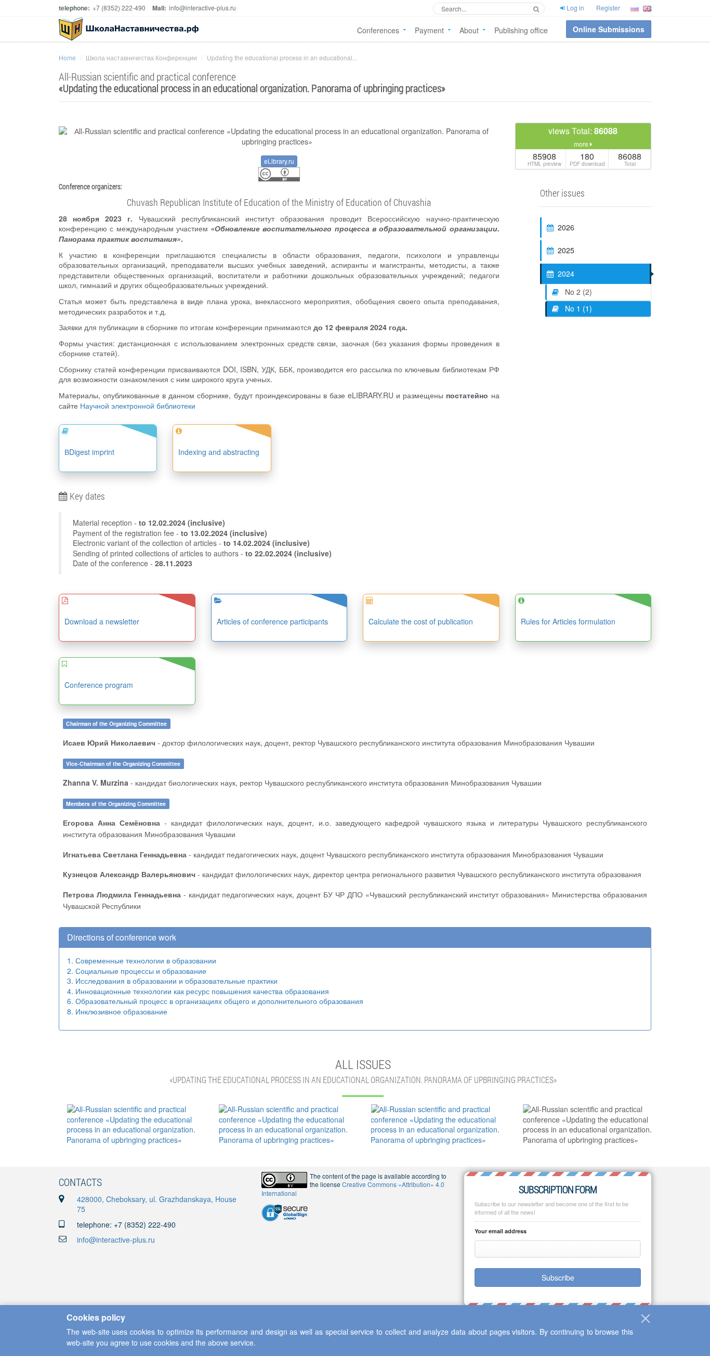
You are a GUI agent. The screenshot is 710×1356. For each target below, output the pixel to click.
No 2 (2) (577, 291)
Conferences (378, 30)
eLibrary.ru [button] (279, 161)
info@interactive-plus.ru (116, 1239)
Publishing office (521, 30)
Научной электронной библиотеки (137, 405)
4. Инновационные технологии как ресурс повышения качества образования (198, 991)
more (582, 143)
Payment (429, 30)
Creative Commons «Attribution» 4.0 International (352, 1188)
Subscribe (558, 1277)
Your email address (501, 1231)
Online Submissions (609, 29)
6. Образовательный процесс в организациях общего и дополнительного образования (215, 1001)
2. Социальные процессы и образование (136, 971)
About (469, 30)
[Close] (645, 1318)
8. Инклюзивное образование (117, 1011)
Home (67, 57)
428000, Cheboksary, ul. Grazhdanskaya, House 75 (156, 1204)
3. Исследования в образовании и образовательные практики (172, 980)
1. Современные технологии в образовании (141, 960)
